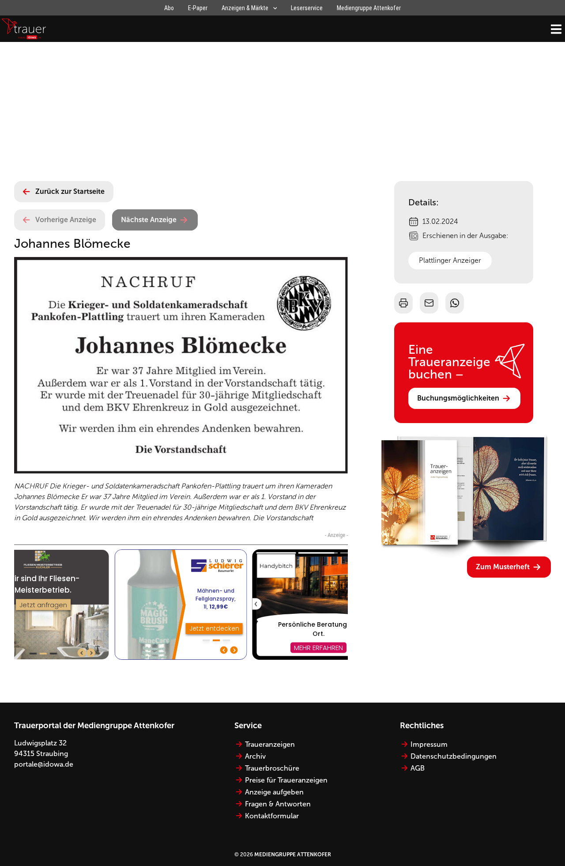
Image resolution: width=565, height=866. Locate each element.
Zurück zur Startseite (70, 191)
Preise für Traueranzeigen (286, 780)
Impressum (429, 744)
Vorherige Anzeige (65, 219)
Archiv (255, 756)
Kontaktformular (272, 816)
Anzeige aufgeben (274, 792)
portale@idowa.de (43, 764)
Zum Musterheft (503, 567)
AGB (418, 768)
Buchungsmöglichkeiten (458, 398)
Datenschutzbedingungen (454, 756)
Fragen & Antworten (278, 804)
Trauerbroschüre (272, 768)
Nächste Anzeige (149, 219)
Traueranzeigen (270, 744)
